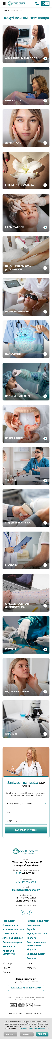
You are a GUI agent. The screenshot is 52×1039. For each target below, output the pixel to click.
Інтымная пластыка (19, 185)
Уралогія (11, 565)
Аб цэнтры (8, 963)
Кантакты (31, 968)
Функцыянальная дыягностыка (36, 944)
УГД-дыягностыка (18, 522)
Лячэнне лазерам (17, 311)
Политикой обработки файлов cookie (33, 1029)
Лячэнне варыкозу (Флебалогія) (18, 268)
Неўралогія (13, 353)
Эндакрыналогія (17, 691)
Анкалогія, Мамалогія (21, 58)
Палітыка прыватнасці (34, 1013)
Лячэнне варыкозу (13, 938)
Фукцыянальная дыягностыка (17, 606)
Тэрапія (10, 480)
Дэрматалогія (15, 142)
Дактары (7, 972)
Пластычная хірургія (19, 396)
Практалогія (14, 438)
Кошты (30, 963)
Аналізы (11, 733)
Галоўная (6, 10)
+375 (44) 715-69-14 (26, 882)
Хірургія (10, 649)
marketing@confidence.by (26, 890)
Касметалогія (14, 227)
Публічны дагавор (15, 1013)
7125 (19, 873)
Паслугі (6, 968)
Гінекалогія (13, 100)
